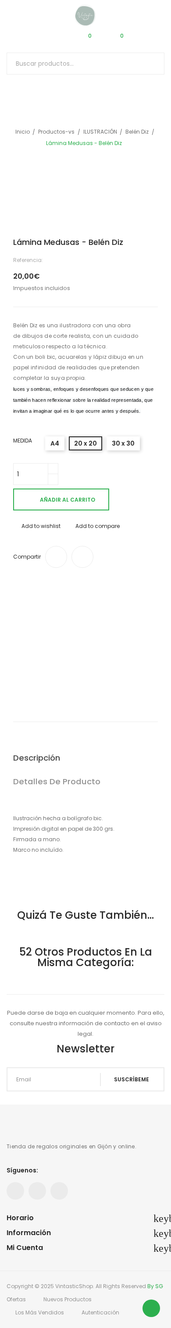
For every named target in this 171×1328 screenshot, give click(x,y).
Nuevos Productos (67, 1299)
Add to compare (97, 526)
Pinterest (37, 1191)
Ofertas (16, 1299)
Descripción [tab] (36, 757)
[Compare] (53, 39)
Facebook (15, 1191)
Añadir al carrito (67, 499)
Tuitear (82, 557)
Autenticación (100, 1312)
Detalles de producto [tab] (56, 781)
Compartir (56, 557)
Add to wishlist (41, 526)
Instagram (59, 1191)
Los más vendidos (39, 1312)
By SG (155, 1286)
